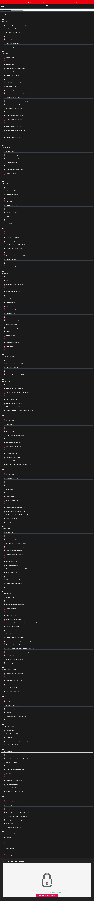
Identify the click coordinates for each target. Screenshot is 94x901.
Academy (83, 2)
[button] (47, 5)
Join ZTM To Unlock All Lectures (47, 895)
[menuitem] (47, 8)
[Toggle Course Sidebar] (2, 6)
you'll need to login (55, 892)
